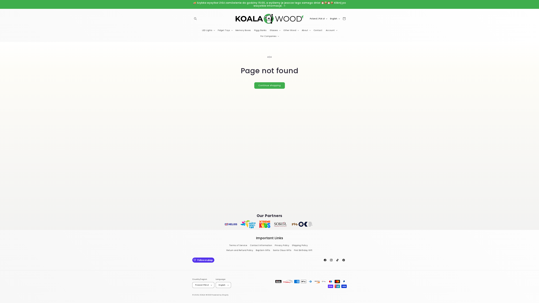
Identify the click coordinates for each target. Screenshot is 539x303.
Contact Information (261, 245)
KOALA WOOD (205, 295)
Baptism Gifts (263, 250)
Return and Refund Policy (240, 250)
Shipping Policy (300, 245)
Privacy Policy (282, 245)
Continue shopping (269, 85)
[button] (195, 19)
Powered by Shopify (220, 295)
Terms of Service (238, 245)
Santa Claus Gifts (282, 250)
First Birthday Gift (303, 250)
